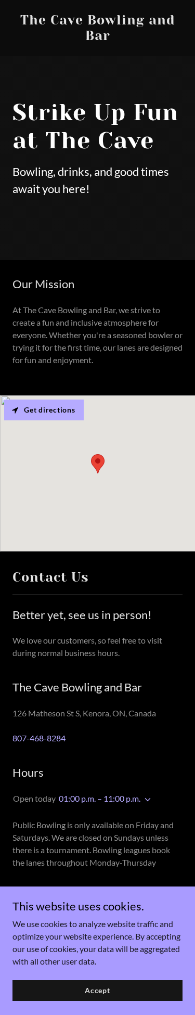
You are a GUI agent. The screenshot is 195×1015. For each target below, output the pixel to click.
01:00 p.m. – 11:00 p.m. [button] (99, 798)
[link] (97, 37)
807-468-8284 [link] (39, 738)
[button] (145, 799)
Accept (97, 990)
